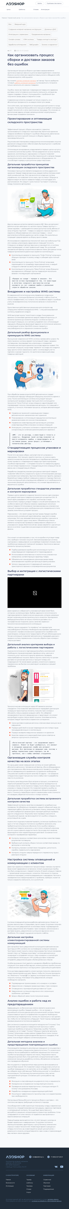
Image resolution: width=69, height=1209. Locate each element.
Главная (4, 18)
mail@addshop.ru (38, 1157)
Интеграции (45, 9)
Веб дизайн (34, 45)
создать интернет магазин (26, 81)
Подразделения (48, 1189)
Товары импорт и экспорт (47, 39)
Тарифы (28, 1179)
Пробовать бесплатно (54, 3)
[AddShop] (15, 4)
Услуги (28, 1192)
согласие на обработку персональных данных (46, 1201)
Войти (40, 3)
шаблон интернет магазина (24, 83)
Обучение (46, 1183)
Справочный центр (14, 18)
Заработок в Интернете (17, 45)
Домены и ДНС (50, 29)
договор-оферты (53, 1199)
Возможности (10, 1183)
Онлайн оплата (14, 39)
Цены (8, 9)
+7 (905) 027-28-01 (57, 1157)
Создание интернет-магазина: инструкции (25, 29)
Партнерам (47, 1186)
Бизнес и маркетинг (49, 45)
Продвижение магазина (41, 34)
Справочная (47, 1179)
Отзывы (36, 9)
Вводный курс (20, 24)
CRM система (28, 39)
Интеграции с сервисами (18, 34)
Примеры (29, 1186)
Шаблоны (22, 9)
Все (10, 24)
